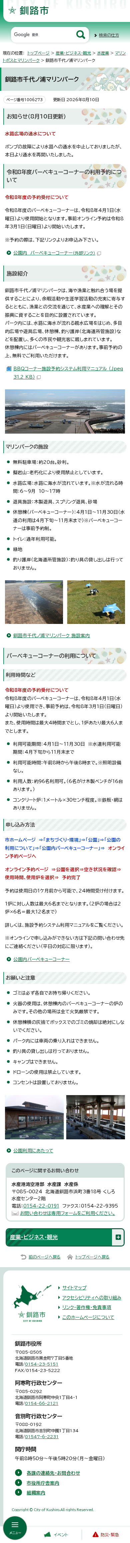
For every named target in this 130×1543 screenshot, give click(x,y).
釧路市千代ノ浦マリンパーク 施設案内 (51, 635)
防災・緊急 (110, 1535)
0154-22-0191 (41, 1206)
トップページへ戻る (92, 1257)
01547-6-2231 (42, 1437)
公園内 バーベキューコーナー (54, 253)
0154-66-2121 (41, 1403)
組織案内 (36, 1492)
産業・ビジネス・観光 (73, 53)
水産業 (103, 53)
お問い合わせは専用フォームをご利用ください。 (67, 1213)
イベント (61, 1535)
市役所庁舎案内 (43, 1483)
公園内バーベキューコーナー (41, 959)
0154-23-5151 (41, 1364)
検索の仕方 (109, 35)
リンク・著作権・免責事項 (86, 1307)
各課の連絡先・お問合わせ (53, 1473)
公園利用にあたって (33, 1150)
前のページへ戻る (45, 1257)
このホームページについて (88, 1317)
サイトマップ (74, 1287)
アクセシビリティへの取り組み (91, 1297)
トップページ (38, 53)
